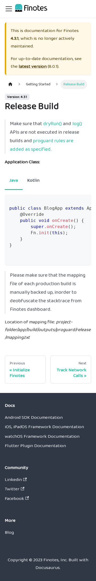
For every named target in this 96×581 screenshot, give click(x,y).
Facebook (14, 498)
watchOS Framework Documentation (42, 436)
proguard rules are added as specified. (41, 145)
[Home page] (10, 84)
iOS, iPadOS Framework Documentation (44, 427)
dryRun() (52, 124)
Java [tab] (13, 180)
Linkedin (13, 479)
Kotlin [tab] (33, 180)
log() (77, 124)
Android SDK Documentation (34, 417)
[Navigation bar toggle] (9, 9)
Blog (9, 532)
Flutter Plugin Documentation (35, 445)
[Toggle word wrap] (73, 202)
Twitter (12, 489)
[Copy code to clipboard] (84, 202)
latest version (33, 66)
